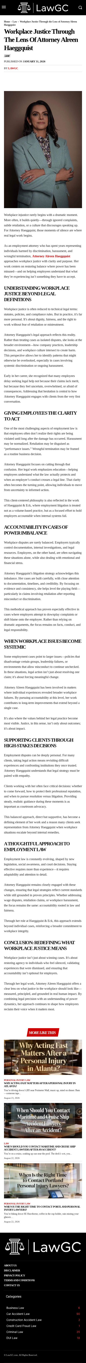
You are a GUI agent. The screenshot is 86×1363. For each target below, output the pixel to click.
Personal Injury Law (17, 1080)
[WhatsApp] (36, 77)
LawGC (13, 68)
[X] (17, 77)
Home (7, 21)
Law (15, 21)
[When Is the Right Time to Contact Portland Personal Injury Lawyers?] (43, 1181)
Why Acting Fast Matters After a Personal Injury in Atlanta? (39, 1085)
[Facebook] (8, 77)
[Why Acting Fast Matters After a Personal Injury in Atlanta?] (43, 1057)
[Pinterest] (26, 77)
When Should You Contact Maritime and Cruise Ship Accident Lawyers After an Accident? (39, 1148)
